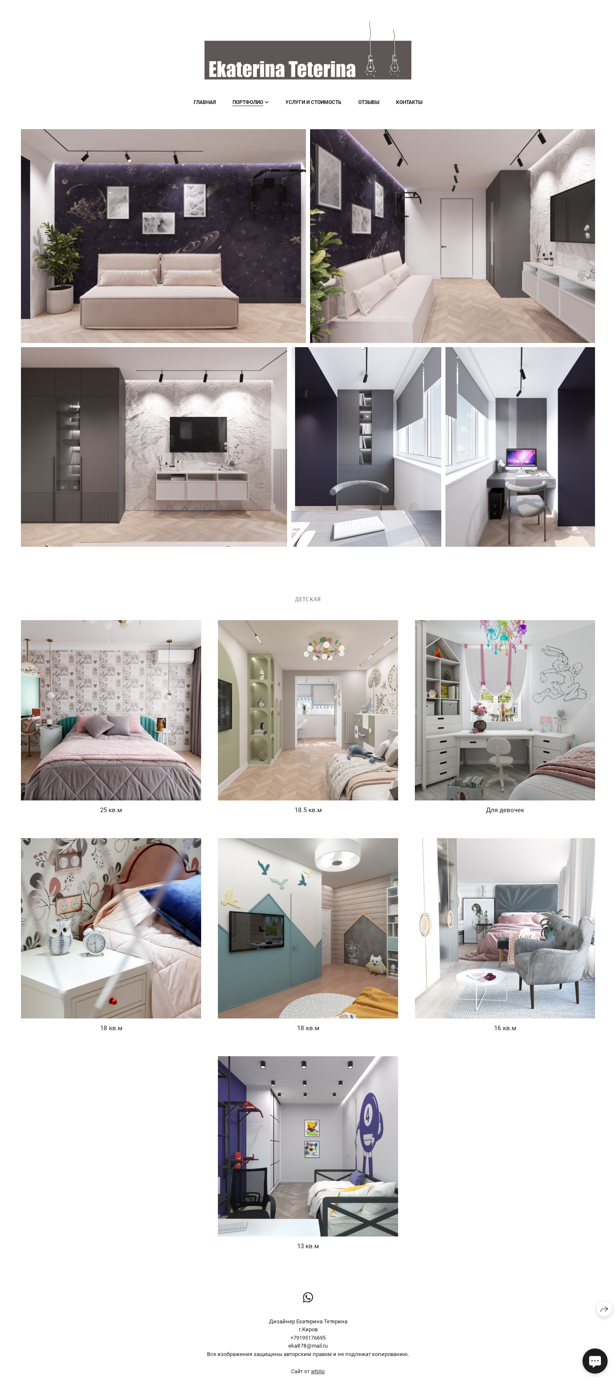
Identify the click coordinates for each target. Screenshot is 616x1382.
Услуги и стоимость (313, 102)
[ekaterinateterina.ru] (308, 50)
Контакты (409, 102)
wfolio (318, 1371)
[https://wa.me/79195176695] (308, 1298)
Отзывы (368, 102)
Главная (205, 102)
